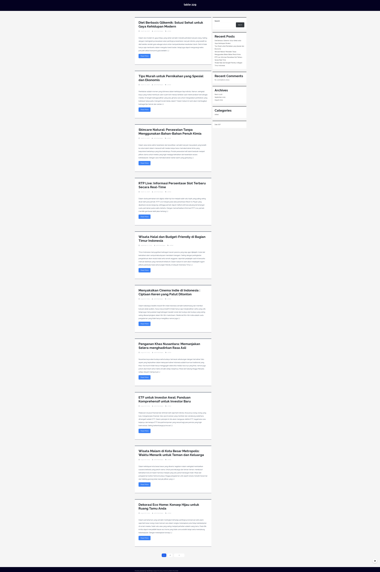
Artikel (169, 31)
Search (217, 21)
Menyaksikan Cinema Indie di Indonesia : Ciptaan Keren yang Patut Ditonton (169, 292)
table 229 (190, 4)
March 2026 (218, 94)
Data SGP (217, 124)
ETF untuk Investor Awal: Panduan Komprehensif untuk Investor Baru (165, 399)
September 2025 (220, 97)
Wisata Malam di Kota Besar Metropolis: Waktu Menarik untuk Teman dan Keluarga (171, 453)
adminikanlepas (158, 31)
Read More (145, 56)
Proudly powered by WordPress (144, 571)
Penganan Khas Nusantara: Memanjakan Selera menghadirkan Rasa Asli (169, 345)
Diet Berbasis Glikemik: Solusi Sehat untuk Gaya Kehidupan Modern (171, 24)
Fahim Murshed (173, 571)
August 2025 (219, 100)
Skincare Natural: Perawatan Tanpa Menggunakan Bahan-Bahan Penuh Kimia (170, 131)
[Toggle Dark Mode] (375, 561)
